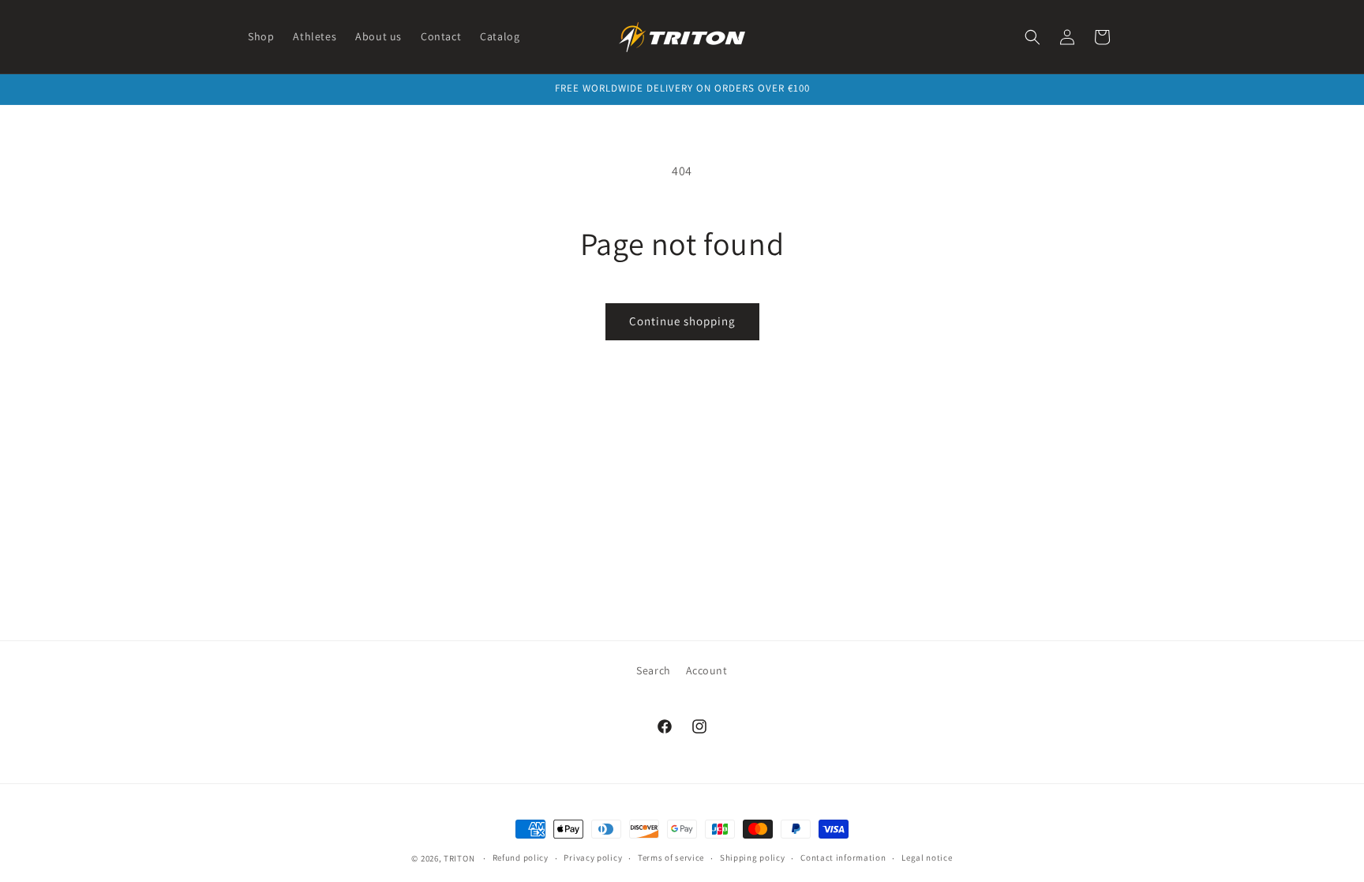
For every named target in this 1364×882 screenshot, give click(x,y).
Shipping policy (752, 857)
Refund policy (521, 857)
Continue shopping (682, 320)
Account (707, 670)
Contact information (843, 857)
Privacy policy (593, 857)
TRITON (459, 858)
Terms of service (671, 857)
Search (653, 670)
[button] (1032, 37)
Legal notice (926, 857)
